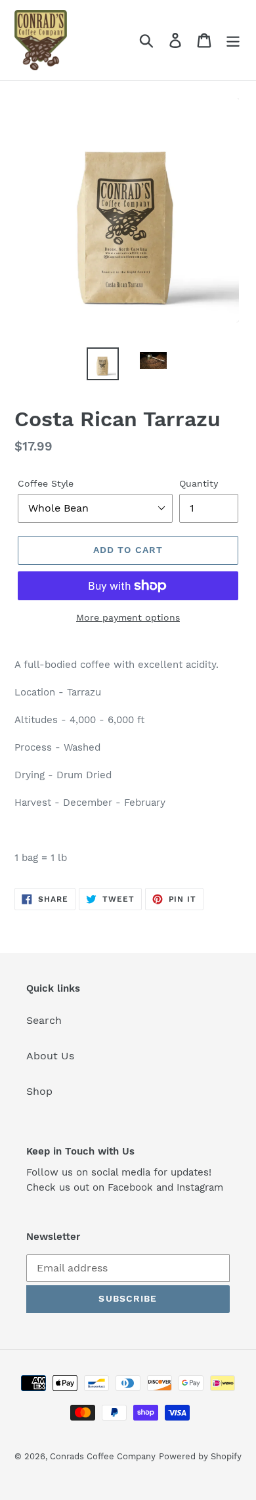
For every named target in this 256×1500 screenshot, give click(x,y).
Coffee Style (46, 483)
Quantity (198, 483)
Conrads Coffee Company (103, 1456)
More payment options (128, 617)
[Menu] (233, 40)
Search (44, 1020)
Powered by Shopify (200, 1456)
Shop (39, 1091)
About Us (50, 1055)
